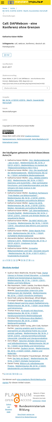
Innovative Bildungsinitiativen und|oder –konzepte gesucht (28, 249)
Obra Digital (22, 414)
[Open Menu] (2, 2)
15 (22, 260)
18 (29, 260)
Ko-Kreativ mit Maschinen (32, 310)
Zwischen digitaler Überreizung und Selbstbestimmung (27, 342)
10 (9, 260)
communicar (37, 401)
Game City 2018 (36, 203)
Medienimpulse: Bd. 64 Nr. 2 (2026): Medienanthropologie (23, 321)
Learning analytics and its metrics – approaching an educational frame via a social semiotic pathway (27, 330)
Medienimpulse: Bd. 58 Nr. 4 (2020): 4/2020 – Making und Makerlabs (28, 351)
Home (5, 8)
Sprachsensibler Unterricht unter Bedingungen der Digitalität (25, 291)
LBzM (8, 412)
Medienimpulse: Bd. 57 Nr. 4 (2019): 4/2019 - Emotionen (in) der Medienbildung (27, 243)
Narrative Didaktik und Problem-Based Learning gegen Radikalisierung (28, 301)
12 (14, 260)
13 (17, 260)
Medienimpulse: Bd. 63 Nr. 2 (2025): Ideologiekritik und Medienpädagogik (27, 367)
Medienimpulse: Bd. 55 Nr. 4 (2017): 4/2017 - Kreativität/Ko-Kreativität (27, 254)
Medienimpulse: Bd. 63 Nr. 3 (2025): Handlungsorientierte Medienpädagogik (25, 314)
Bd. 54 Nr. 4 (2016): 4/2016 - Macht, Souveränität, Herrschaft (25, 11)
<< (4, 260)
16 (24, 260)
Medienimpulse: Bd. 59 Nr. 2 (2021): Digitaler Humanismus (28, 359)
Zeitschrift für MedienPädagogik (26, 417)
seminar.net (30, 414)
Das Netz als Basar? (21, 358)
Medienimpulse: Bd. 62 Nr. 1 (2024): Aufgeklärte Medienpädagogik (27, 174)
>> (33, 260)
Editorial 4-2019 (14, 241)
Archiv (12, 8)
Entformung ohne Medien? (31, 318)
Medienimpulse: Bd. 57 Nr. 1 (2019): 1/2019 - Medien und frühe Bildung (27, 281)
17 (27, 260)
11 (12, 260)
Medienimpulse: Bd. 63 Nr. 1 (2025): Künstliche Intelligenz (27, 294)
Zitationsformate (10, 88)
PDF (7, 55)
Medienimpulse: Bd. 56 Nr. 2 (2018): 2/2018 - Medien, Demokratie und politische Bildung (27, 199)
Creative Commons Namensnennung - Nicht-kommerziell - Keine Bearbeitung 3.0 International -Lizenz (25, 139)
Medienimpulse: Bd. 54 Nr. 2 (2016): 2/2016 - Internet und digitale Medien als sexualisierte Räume (28, 215)
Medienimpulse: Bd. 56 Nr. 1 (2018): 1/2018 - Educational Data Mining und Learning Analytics (28, 225)
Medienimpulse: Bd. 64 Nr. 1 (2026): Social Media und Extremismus (28, 344)
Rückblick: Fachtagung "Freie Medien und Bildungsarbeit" (28, 194)
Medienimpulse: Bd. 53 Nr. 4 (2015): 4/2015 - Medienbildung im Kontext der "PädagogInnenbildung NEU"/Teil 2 (27, 165)
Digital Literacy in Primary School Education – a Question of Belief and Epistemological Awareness (28, 275)
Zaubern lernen (28, 348)
